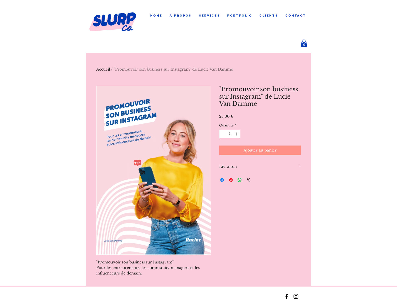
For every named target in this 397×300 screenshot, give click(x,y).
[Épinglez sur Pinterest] (231, 180)
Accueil (103, 69)
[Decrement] (223, 134)
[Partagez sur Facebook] (222, 180)
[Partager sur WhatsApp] (239, 180)
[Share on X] (248, 180)
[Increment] (237, 134)
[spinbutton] (230, 134)
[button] (209, 15)
